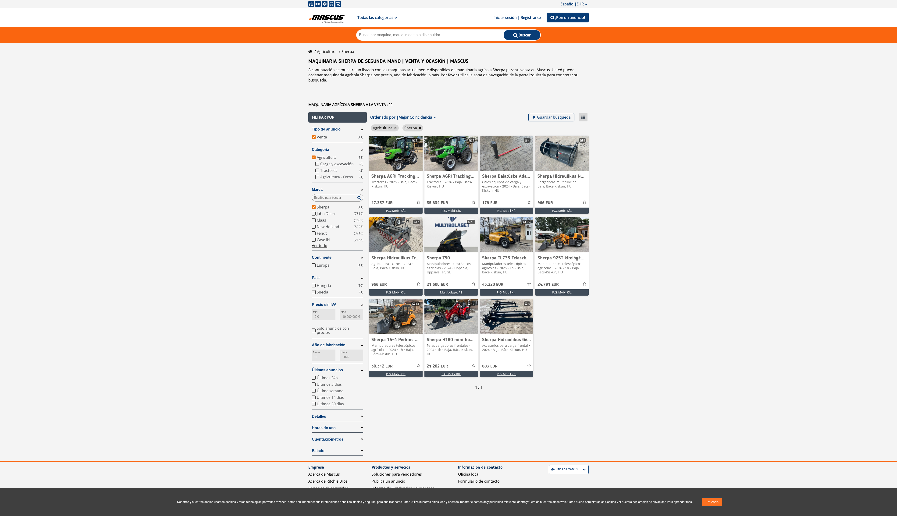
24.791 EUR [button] (548, 285)
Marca (317, 189)
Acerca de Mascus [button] (324, 474)
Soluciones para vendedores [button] (397, 474)
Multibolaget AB (451, 292)
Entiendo (712, 502)
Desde (316, 352)
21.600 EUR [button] (437, 285)
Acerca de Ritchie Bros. (328, 481)
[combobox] (551, 469)
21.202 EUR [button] (437, 366)
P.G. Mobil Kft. (396, 211)
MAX (343, 312)
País (316, 278)
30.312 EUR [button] (382, 366)
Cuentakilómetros (327, 439)
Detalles (319, 416)
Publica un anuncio (388, 481)
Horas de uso (324, 428)
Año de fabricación (328, 345)
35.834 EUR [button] (437, 203)
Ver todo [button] (319, 245)
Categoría (320, 150)
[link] (396, 153)
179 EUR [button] (490, 203)
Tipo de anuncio (326, 129)
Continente (321, 257)
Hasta (344, 352)
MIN (315, 312)
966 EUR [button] (545, 203)
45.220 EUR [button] (492, 285)
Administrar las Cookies (600, 502)
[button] (337, 117)
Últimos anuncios (327, 370)
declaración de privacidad (649, 502)
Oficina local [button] (468, 474)
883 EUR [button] (490, 366)
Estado (318, 451)
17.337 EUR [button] (382, 203)
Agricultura (327, 51)
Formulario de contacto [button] (479, 481)
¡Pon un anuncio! (570, 17)
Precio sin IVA (324, 305)
